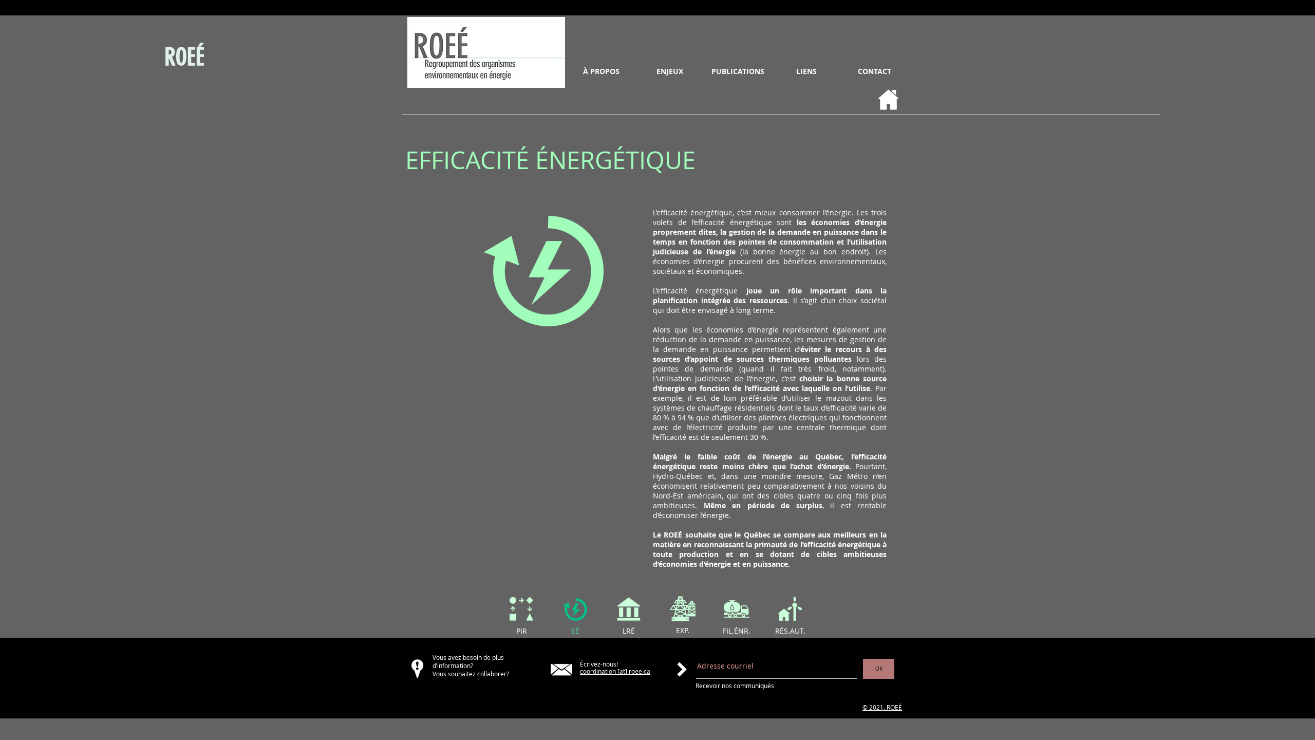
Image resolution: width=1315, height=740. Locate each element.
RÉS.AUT (789, 631)
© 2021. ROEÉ (882, 707)
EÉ (575, 631)
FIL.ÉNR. (736, 631)
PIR (521, 631)
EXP (681, 630)
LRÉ (629, 631)
